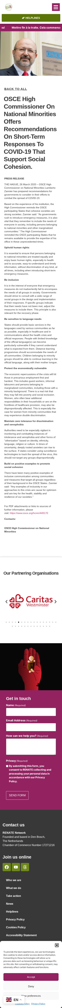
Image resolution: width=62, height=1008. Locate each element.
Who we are (13, 880)
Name (16, 705)
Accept (31, 977)
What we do (13, 888)
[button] (57, 945)
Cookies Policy (16, 927)
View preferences (31, 995)
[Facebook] (7, 867)
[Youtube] (16, 867)
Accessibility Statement (21, 935)
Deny (31, 986)
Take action (13, 895)
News (9, 903)
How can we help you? (27, 735)
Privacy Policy (38, 1003)
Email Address (21, 720)
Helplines (12, 911)
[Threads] (25, 867)
